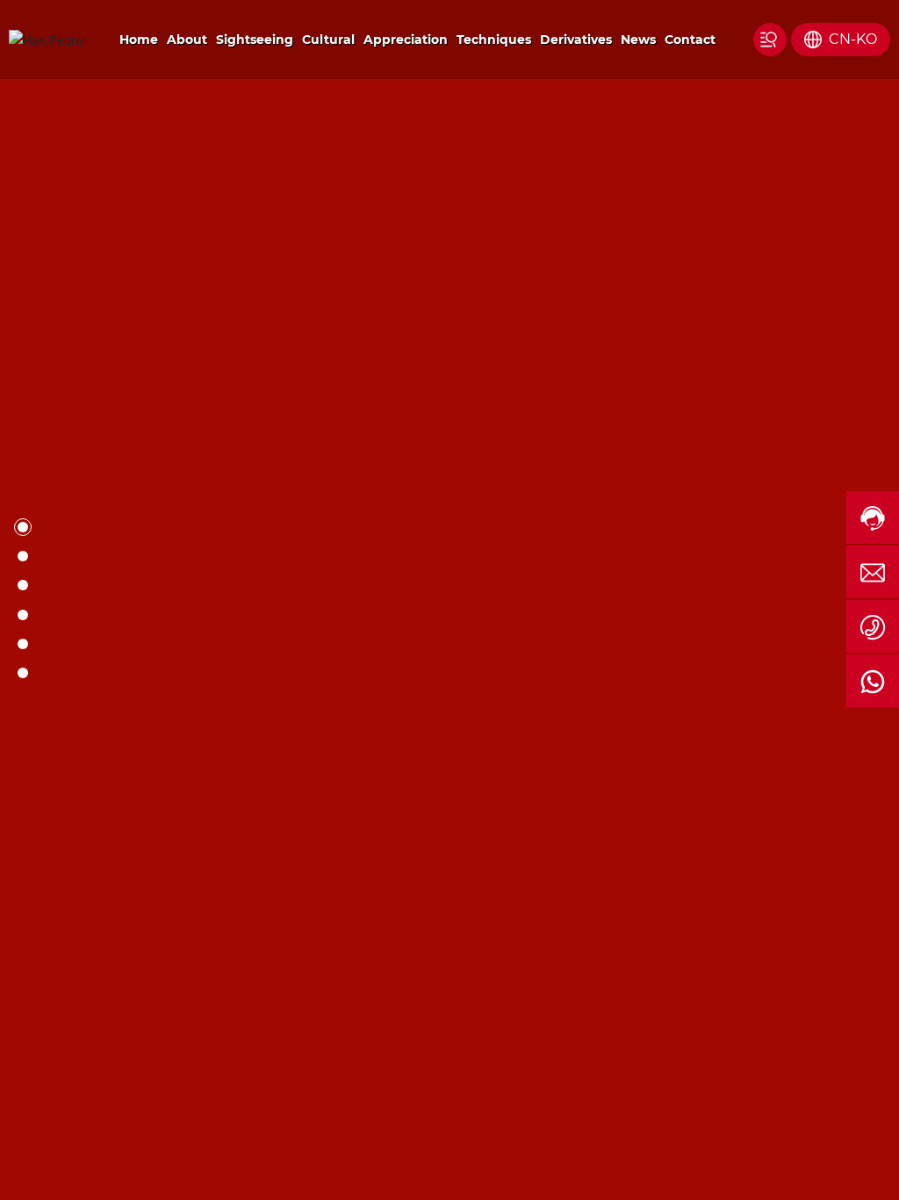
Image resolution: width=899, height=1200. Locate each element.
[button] (71, 829)
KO (866, 39)
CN (840, 39)
